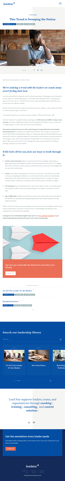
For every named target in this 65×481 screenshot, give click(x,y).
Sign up (10, 449)
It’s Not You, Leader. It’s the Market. (17, 290)
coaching (46, 403)
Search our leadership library (22, 332)
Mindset (19, 24)
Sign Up (10, 273)
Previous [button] (14, 380)
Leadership (19, 294)
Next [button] (50, 380)
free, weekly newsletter (46, 216)
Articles (33, 15)
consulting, (31, 407)
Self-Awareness (29, 24)
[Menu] (60, 3)
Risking (17, 305)
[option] (14, 360)
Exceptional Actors (10, 301)
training (16, 407)
